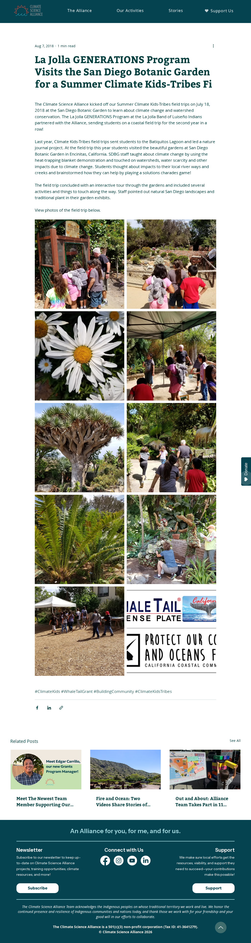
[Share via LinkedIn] (49, 707)
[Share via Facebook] (37, 707)
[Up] (220, 927)
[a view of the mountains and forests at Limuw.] (125, 769)
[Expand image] (79, 264)
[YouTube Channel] (132, 860)
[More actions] (213, 46)
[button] (79, 10)
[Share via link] (61, 707)
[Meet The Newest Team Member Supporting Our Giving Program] (46, 769)
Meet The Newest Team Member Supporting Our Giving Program (43, 801)
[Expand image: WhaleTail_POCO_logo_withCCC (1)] (171, 631)
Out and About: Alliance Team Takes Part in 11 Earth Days (202, 801)
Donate (246, 469)
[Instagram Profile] (119, 860)
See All (235, 740)
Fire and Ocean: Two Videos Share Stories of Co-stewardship (121, 801)
